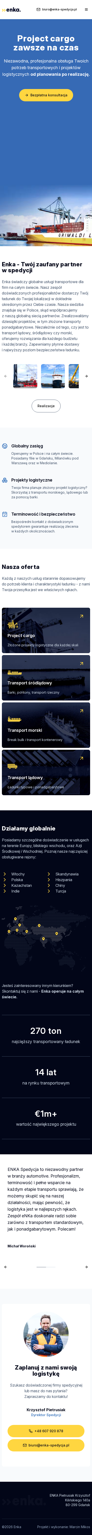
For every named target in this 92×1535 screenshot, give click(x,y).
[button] (46, 630)
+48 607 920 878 (48, 1431)
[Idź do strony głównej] (11, 9)
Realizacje (46, 406)
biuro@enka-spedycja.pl (59, 9)
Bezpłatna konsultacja (48, 95)
